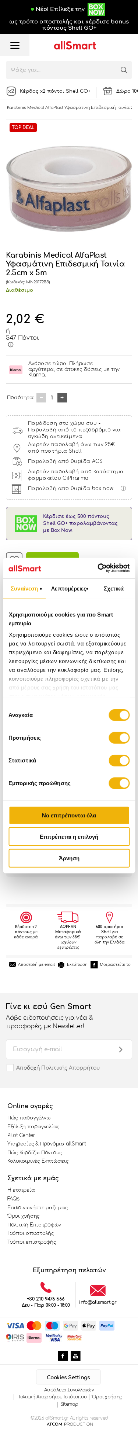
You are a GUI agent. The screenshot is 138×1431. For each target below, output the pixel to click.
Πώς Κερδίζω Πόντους (34, 1152)
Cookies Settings (68, 1377)
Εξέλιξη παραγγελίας (33, 1126)
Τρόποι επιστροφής (31, 1242)
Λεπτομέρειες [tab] (68, 588)
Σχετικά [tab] (114, 588)
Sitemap (69, 1404)
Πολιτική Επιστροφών (34, 1225)
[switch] (119, 737)
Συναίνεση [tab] (24, 588)
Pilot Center (21, 1135)
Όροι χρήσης (23, 1216)
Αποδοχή (58, 1068)
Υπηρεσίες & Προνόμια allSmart (46, 1144)
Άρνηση (69, 858)
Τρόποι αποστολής (30, 1233)
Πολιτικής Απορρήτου (70, 1068)
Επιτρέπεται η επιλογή (69, 837)
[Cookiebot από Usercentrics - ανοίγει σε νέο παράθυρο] (98, 568)
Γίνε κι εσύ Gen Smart (49, 1016)
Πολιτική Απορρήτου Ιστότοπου (52, 1396)
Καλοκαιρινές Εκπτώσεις (37, 1161)
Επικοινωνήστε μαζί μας (37, 1207)
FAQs (13, 1199)
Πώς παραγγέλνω (28, 1118)
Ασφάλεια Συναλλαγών (68, 1390)
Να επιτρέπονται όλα (69, 815)
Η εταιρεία (21, 1190)
